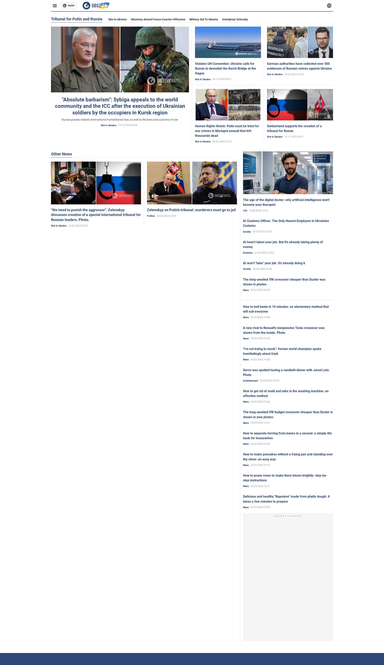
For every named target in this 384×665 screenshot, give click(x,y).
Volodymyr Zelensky (235, 19)
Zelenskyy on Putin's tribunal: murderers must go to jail (191, 210)
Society (247, 231)
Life (245, 210)
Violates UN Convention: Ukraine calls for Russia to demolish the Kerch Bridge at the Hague (225, 68)
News (246, 290)
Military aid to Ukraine (203, 19)
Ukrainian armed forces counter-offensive (158, 19)
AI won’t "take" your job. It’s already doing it (274, 263)
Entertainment (250, 380)
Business (248, 252)
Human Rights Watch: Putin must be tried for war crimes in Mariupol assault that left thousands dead (227, 131)
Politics (151, 216)
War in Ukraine (117, 19)
